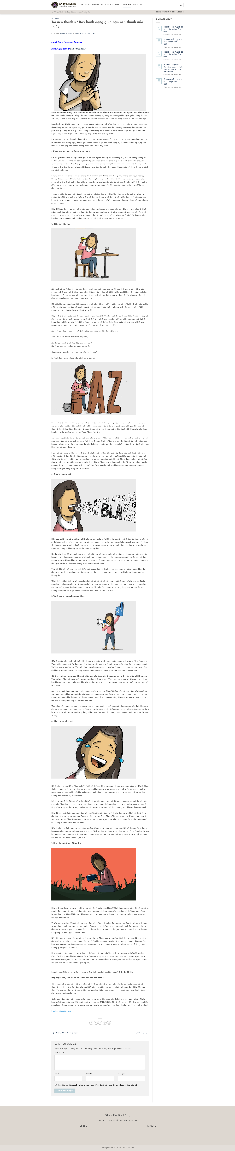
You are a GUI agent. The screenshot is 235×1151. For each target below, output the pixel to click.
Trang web (122, 1074)
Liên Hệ (180, 12)
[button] (181, 5)
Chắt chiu (140, 1033)
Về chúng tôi (168, 12)
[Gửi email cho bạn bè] (100, 1023)
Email (89, 1074)
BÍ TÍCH (108, 5)
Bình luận (59, 1053)
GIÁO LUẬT (117, 5)
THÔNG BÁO (138, 5)
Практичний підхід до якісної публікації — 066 (173, 29)
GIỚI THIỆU (84, 5)
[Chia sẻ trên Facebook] (91, 1023)
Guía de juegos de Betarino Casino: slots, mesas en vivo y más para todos (173, 68)
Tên (56, 1074)
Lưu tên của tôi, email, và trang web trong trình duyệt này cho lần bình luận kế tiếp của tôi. (97, 1085)
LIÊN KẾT (127, 5)
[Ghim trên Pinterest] (105, 1023)
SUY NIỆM (55, 18)
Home (158, 12)
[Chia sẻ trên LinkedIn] (109, 1023)
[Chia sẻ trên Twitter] (96, 1023)
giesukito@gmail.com (85, 33)
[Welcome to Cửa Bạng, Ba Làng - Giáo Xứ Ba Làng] (63, 5)
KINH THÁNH (97, 5)
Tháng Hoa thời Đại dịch (66, 1033)
